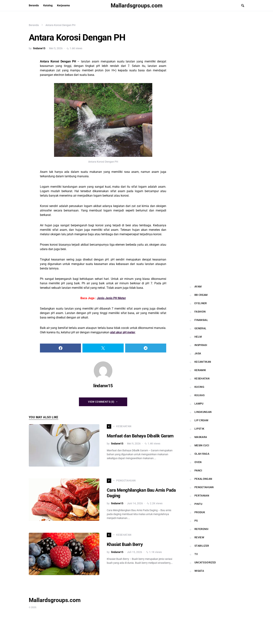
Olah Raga (201, 453)
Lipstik (199, 428)
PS (196, 520)
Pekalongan (203, 478)
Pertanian (201, 495)
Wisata (199, 570)
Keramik (200, 370)
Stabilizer (201, 545)
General (200, 328)
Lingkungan (203, 411)
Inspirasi (200, 345)
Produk (199, 512)
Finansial (201, 319)
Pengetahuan (204, 487)
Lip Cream (201, 420)
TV (196, 554)
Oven (198, 462)
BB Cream (201, 294)
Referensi (201, 529)
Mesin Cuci (201, 445)
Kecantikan (202, 361)
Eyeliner (200, 303)
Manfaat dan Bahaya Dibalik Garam (140, 436)
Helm (198, 336)
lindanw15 (39, 48)
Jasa (197, 353)
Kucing (199, 386)
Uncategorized (205, 562)
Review (199, 537)
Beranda (34, 25)
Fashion (200, 311)
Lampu (199, 403)
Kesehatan (201, 378)
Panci (198, 470)
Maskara (200, 437)
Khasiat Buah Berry (125, 544)
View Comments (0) (101, 401)
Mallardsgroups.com (136, 5)
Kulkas (199, 395)
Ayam (198, 286)
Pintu (198, 503)
